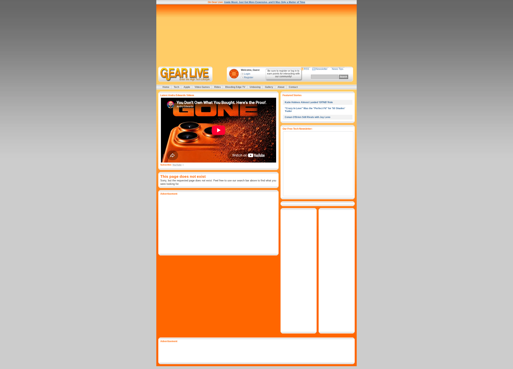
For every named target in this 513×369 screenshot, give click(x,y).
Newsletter (321, 69)
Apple (187, 87)
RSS (306, 69)
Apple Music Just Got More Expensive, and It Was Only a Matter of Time (264, 2)
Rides (217, 87)
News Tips (337, 69)
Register (248, 77)
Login (247, 73)
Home (166, 87)
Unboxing (255, 87)
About (281, 87)
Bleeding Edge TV (235, 87)
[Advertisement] (256, 35)
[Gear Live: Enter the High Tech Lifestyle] (190, 74)
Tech (176, 87)
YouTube (177, 165)
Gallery (269, 87)
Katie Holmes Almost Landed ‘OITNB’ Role (309, 102)
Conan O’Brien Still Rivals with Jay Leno (307, 117)
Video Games (202, 87)
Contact (293, 87)
